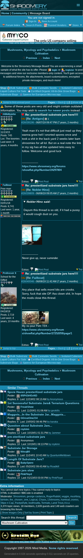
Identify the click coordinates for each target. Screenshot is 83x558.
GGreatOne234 (29, 418)
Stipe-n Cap (7, 503)
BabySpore (27, 463)
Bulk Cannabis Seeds (44, 88)
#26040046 (27, 281)
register (69, 70)
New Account (49, 21)
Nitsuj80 (25, 451)
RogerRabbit (53, 496)
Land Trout (57, 503)
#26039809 (27, 193)
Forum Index (13, 25)
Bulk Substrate (18, 88)
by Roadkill (53, 466)
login (54, 70)
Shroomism (19, 496)
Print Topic (46, 512)
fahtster (4, 499)
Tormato (45, 503)
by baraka (52, 422)
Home (5, 13)
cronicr (74, 499)
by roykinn (54, 444)
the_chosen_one (19, 499)
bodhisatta (34, 503)
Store (76, 25)
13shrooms (53, 499)
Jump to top (9, 348)
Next (57, 58)
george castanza (36, 496)
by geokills (54, 410)
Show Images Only (12, 512)
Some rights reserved (63, 548)
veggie (65, 496)
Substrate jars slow (20, 470)
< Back (60, 102)
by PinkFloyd (56, 478)
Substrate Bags (9, 94)
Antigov (37, 118)
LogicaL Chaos (37, 499)
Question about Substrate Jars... (29, 425)
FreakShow (27, 407)
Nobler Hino (40, 189)
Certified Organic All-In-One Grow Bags (53, 91)
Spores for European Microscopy (42, 94)
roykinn (25, 429)
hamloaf (65, 499)
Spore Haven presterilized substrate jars (34, 392)
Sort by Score (31, 512)
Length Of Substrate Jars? (25, 459)
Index (46, 58)
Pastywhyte (21, 503)
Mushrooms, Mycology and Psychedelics (33, 49)
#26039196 (27, 122)
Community (19, 13)
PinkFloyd (26, 474)
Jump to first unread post (16, 102)
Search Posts (34, 25)
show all (77, 102)
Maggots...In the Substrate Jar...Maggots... (36, 414)
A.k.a (67, 503)
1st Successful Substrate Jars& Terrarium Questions (43, 403)
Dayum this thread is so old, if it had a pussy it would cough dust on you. (52, 208)
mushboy (75, 496)
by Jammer (55, 433)
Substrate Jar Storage (22, 448)
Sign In (32, 21)
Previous (31, 58)
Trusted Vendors (57, 25)
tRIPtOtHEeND (29, 395)
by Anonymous (55, 399)
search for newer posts (54, 110)
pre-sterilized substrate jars (26, 436)
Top (80, 181)
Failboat (38, 277)
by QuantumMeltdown (59, 455)
